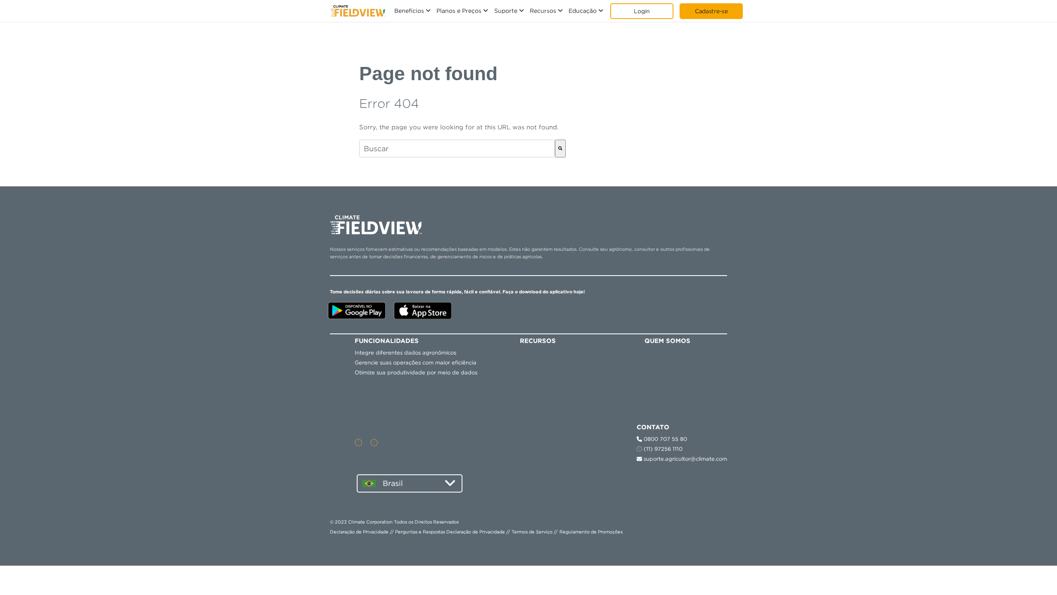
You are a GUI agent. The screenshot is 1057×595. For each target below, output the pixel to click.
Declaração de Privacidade (359, 532)
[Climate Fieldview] (357, 11)
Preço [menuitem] (536, 362)
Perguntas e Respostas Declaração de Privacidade (450, 532)
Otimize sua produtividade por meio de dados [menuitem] (416, 372)
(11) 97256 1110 (662, 449)
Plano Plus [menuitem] (543, 374)
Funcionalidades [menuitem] (387, 341)
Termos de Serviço (532, 532)
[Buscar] (560, 148)
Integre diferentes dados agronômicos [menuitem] (405, 353)
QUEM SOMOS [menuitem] (667, 341)
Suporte (505, 10)
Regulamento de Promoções (591, 532)
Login (642, 11)
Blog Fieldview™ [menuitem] (676, 374)
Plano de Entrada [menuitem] (552, 386)
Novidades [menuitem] (668, 362)
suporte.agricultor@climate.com (684, 459)
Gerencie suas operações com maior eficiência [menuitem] (415, 362)
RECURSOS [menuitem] (538, 341)
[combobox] (457, 148)
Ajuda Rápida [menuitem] (547, 398)
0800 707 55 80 (664, 439)
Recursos (543, 10)
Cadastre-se (711, 11)
